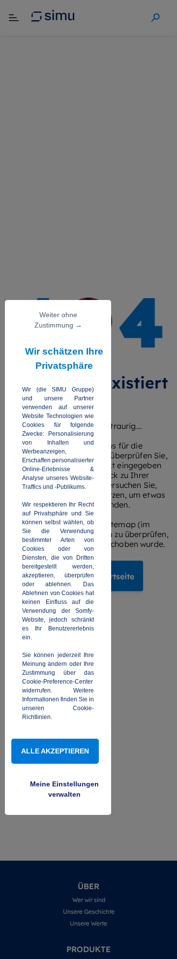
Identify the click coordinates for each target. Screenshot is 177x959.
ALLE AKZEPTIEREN (55, 751)
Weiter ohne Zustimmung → (58, 320)
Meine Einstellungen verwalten (64, 789)
